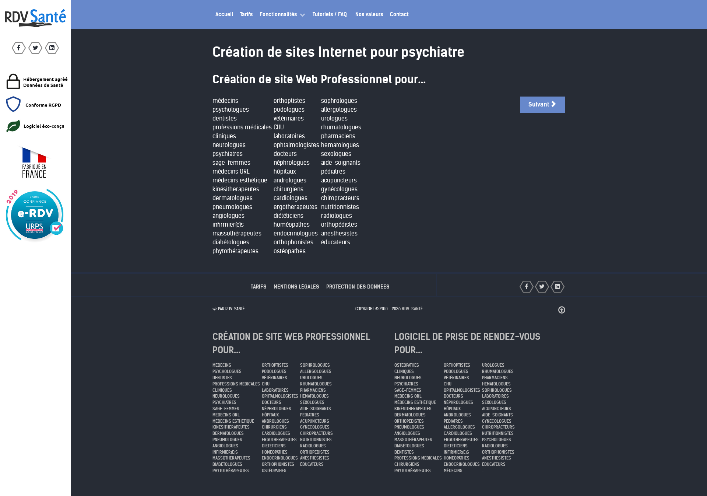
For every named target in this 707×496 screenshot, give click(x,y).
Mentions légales (296, 286)
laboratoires (289, 136)
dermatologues (232, 198)
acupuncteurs (339, 180)
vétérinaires (289, 118)
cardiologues (290, 198)
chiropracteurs (340, 198)
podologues (289, 109)
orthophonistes (293, 242)
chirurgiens (288, 189)
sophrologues (339, 100)
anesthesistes (339, 233)
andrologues (290, 180)
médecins (225, 100)
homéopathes (292, 224)
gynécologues (339, 189)
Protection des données (357, 286)
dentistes (224, 118)
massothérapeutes (236, 233)
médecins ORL (231, 171)
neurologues (229, 145)
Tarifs (258, 286)
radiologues (336, 215)
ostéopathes (290, 251)
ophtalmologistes (296, 145)
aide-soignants (340, 162)
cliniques (224, 136)
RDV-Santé (412, 308)
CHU (279, 127)
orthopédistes (339, 224)
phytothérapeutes (235, 251)
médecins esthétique (239, 180)
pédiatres (333, 171)
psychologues (230, 109)
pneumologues (232, 206)
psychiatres (227, 153)
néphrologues (292, 162)
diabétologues (230, 242)
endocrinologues (296, 233)
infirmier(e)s (228, 224)
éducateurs (335, 242)
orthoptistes (289, 100)
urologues (334, 118)
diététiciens (288, 215)
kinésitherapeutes (235, 189)
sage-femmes (231, 162)
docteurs (285, 153)
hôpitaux (285, 171)
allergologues (339, 109)
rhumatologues (341, 127)
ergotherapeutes (295, 206)
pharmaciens (338, 136)
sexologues (336, 153)
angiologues (228, 215)
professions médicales (242, 127)
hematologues (340, 145)
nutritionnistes (340, 206)
